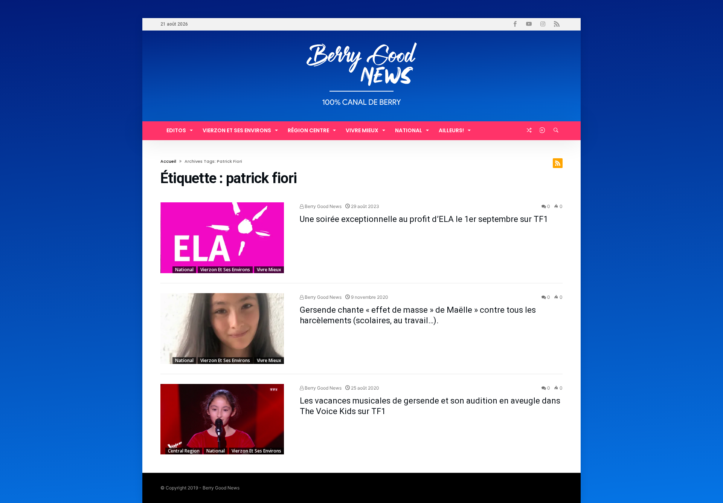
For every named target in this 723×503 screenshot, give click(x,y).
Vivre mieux (269, 269)
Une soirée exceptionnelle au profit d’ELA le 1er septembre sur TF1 (424, 219)
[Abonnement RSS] (558, 163)
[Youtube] (529, 24)
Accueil (168, 161)
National (184, 269)
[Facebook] (515, 24)
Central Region (184, 451)
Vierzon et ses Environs (225, 269)
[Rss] (557, 24)
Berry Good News (323, 206)
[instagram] (543, 24)
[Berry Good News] (361, 41)
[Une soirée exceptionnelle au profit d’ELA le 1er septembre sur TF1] (222, 237)
